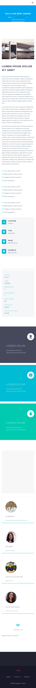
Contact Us (17, 677)
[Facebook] (17, 670)
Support (8, 677)
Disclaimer (27, 677)
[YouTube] (19, 670)
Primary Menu (32, 2)
